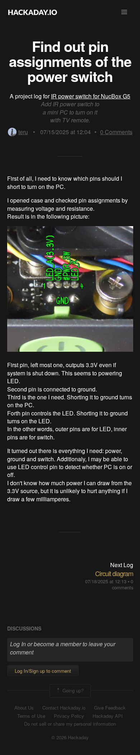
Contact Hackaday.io (63, 708)
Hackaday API (108, 716)
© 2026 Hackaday (70, 737)
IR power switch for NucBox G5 (90, 96)
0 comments (122, 584)
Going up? (72, 690)
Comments (116, 132)
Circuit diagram (114, 573)
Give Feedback (110, 708)
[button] (124, 12)
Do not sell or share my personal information (70, 724)
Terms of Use (31, 716)
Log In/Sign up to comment (43, 670)
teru (23, 132)
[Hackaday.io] (33, 12)
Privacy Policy (69, 716)
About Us (24, 708)
